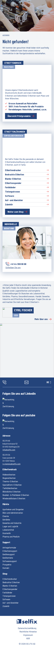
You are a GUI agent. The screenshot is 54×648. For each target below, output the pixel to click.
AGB (28, 638)
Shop (5, 573)
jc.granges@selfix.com (11, 464)
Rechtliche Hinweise (28, 631)
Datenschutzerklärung (27, 628)
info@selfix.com (9, 449)
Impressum (28, 635)
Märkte (6, 504)
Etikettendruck (10, 469)
